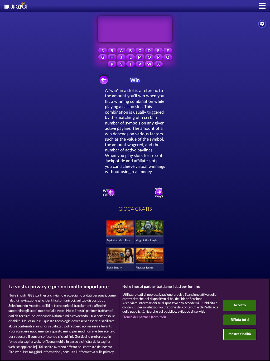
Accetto (240, 305)
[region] (135, 320)
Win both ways (159, 192)
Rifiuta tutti (240, 320)
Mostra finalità (239, 334)
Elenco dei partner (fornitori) (144, 317)
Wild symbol (108, 193)
